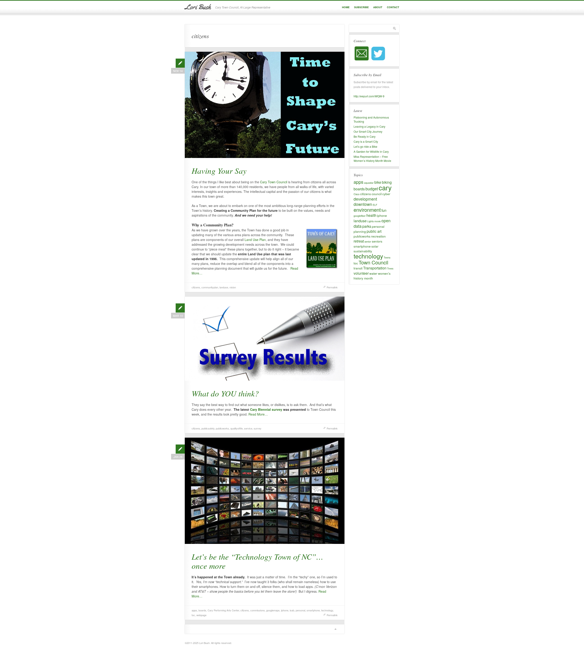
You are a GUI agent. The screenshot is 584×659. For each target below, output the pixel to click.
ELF (375, 205)
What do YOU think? (225, 393)
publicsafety (207, 428)
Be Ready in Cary (364, 136)
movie (377, 221)
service (248, 428)
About (377, 7)
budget (371, 188)
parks (366, 226)
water (373, 273)
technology (327, 610)
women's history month (372, 275)
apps (194, 610)
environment (367, 209)
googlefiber (360, 215)
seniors (377, 241)
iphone (284, 610)
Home (345, 7)
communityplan (209, 287)
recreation (378, 236)
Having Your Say (219, 170)
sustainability (363, 251)
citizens (196, 287)
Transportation (374, 268)
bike (377, 182)
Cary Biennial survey (266, 409)
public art (374, 231)
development (365, 199)
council (377, 193)
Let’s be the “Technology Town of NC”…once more (257, 561)
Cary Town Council (273, 182)
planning (360, 231)
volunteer (361, 273)
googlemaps (273, 610)
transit (358, 268)
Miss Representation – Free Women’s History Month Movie (372, 159)
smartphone (313, 610)
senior (368, 241)
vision (232, 287)
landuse (223, 287)
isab (292, 610)
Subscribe (361, 7)
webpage (201, 615)
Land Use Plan (255, 239)
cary (385, 187)
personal (300, 610)
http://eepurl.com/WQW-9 (369, 96)
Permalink (332, 287)
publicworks (222, 428)
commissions (257, 610)
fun (383, 210)
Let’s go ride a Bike (365, 146)
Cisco (357, 194)
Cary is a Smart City (366, 141)
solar (374, 246)
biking (387, 182)
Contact (393, 7)
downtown (363, 204)
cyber (386, 193)
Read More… (258, 414)
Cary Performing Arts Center (223, 610)
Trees (390, 268)
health (371, 215)
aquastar (369, 182)
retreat (359, 241)
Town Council (373, 262)
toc (193, 615)
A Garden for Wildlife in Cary (371, 151)
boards (202, 610)
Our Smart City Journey (368, 131)
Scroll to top (335, 629)
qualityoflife (236, 428)
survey (257, 428)
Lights (370, 221)
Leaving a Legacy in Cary (369, 126)
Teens (387, 257)
